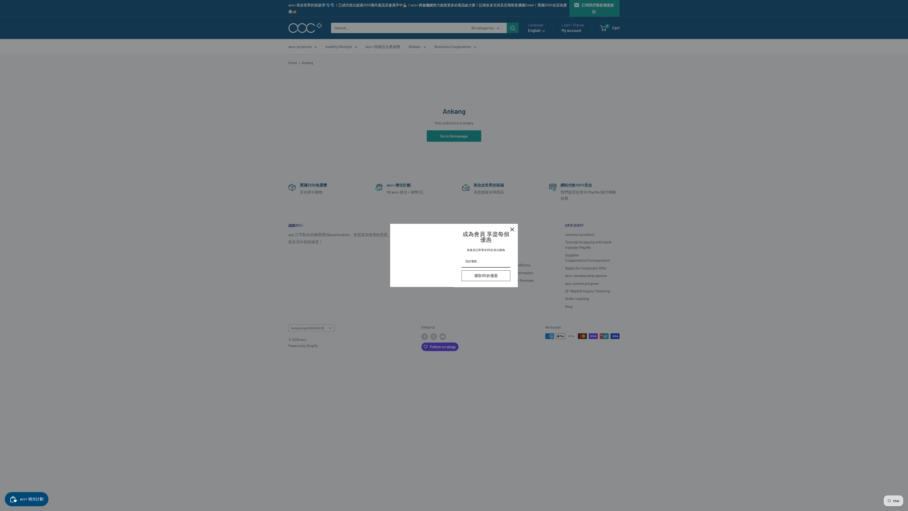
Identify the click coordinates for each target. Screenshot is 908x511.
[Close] (512, 229)
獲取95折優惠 (486, 275)
